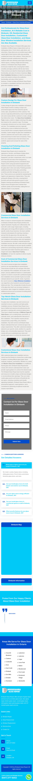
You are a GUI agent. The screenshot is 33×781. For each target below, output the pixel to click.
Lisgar (20, 659)
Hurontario (9, 681)
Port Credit (22, 672)
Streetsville (22, 681)
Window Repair (7, 716)
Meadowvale (22, 669)
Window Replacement (9, 723)
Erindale (8, 677)
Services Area (7, 726)
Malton (20, 665)
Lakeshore (22, 653)
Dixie (7, 665)
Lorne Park (22, 662)
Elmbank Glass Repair (21, 767)
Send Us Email (10, 750)
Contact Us (6, 729)
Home (3, 22)
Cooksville (9, 661)
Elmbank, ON (10, 757)
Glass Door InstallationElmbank (22, 22)
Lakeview (21, 656)
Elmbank (8, 22)
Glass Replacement (8, 720)
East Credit (9, 668)
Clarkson (8, 658)
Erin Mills (8, 674)
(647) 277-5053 (10, 743)
